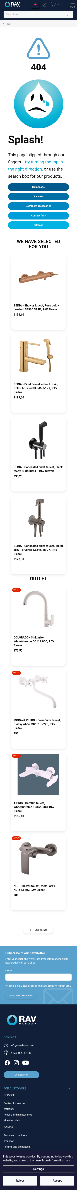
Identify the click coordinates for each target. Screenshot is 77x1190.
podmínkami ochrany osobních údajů (53, 986)
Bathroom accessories (38, 205)
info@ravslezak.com (22, 1045)
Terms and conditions (15, 1135)
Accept (57, 1180)
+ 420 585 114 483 (21, 1052)
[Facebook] (7, 1062)
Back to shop (41, 930)
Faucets (38, 196)
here (67, 1160)
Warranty (9, 1108)
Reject (20, 1180)
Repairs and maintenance (18, 1114)
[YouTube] (25, 1062)
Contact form (38, 215)
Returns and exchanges (17, 1146)
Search (69, 14)
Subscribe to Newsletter (20, 995)
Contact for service (14, 1103)
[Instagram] (16, 1062)
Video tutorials (12, 1120)
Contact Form (21, 1075)
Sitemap (38, 225)
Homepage (38, 187)
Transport (9, 1141)
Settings (38, 1169)
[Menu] (72, 4)
